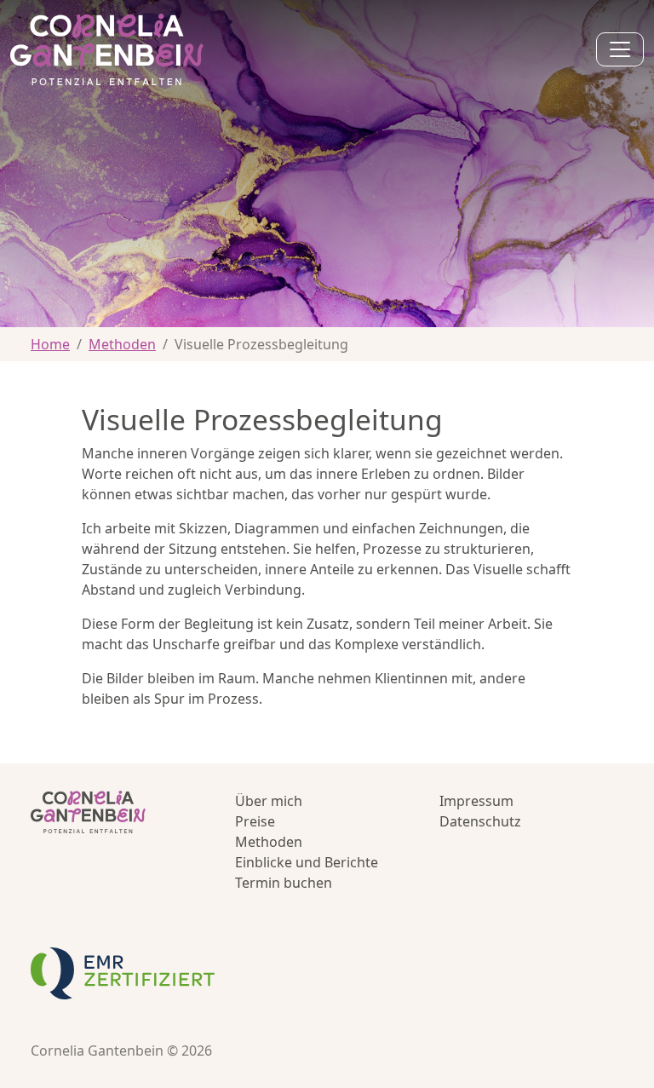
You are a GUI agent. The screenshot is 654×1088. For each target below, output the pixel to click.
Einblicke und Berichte (306, 862)
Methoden (122, 344)
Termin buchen (283, 882)
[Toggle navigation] (620, 49)
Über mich (268, 801)
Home (50, 344)
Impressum (476, 801)
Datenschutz (480, 821)
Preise (255, 821)
